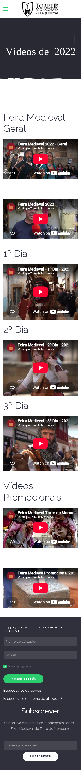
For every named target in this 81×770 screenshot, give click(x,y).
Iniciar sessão (23, 678)
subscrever (40, 756)
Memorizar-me (19, 667)
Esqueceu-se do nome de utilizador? (32, 699)
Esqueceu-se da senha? (22, 691)
